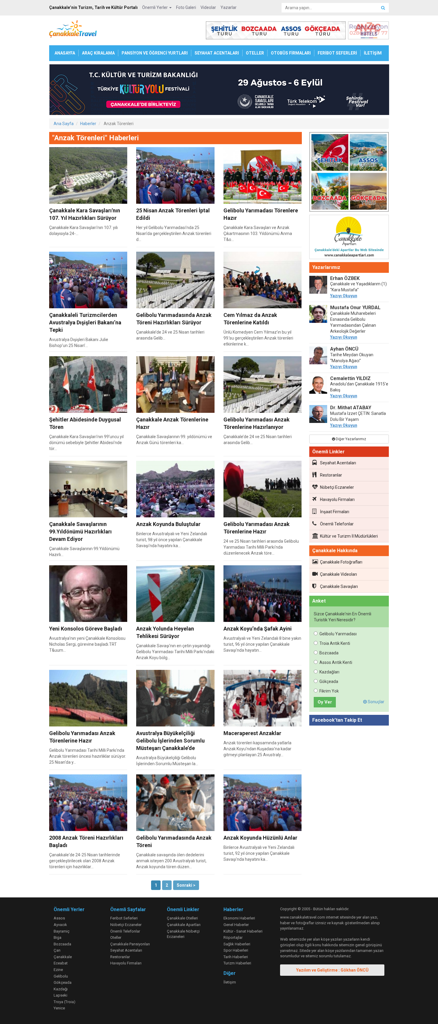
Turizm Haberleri (237, 963)
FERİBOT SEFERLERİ (337, 53)
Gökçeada (328, 681)
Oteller (115, 937)
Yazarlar (228, 7)
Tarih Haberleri (235, 957)
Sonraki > (186, 885)
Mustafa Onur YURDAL (355, 307)
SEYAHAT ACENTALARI (217, 53)
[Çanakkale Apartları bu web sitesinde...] (349, 238)
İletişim (229, 982)
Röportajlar (233, 937)
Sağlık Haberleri (236, 944)
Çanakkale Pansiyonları (130, 944)
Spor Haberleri (235, 950)
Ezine (58, 969)
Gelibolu (61, 976)
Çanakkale (63, 957)
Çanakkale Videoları (338, 574)
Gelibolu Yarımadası (338, 633)
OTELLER (255, 53)
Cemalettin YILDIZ (350, 378)
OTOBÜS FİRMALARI (291, 53)
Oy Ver (325, 702)
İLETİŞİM (373, 53)
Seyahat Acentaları (338, 462)
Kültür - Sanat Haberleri (243, 931)
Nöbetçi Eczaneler (337, 487)
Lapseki (60, 995)
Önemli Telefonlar (337, 524)
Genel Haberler (236, 924)
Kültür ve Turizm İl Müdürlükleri (349, 536)
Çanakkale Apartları (184, 924)
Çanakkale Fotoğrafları (341, 562)
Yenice (59, 1008)
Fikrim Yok (329, 691)
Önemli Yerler (155, 7)
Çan (57, 950)
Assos (59, 918)
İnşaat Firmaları (334, 511)
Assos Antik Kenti (335, 662)
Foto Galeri (186, 7)
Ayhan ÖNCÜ (344, 349)
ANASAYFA (65, 53)
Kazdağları (329, 672)
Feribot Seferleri (124, 918)
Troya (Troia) (64, 1002)
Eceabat (61, 963)
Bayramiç (61, 931)
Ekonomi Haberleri (239, 918)
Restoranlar (331, 475)
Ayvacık (60, 924)
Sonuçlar (375, 701)
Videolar (208, 7)
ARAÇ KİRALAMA (98, 53)
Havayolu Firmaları (337, 499)
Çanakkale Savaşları (339, 586)
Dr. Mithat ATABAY (350, 407)
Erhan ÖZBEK (345, 278)
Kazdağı (61, 989)
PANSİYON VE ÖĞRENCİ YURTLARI (155, 53)
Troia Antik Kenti (334, 643)
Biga (57, 937)
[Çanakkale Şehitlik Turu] (349, 173)
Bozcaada (328, 652)
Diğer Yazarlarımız (350, 439)
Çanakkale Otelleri (182, 918)
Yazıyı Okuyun (343, 295)
